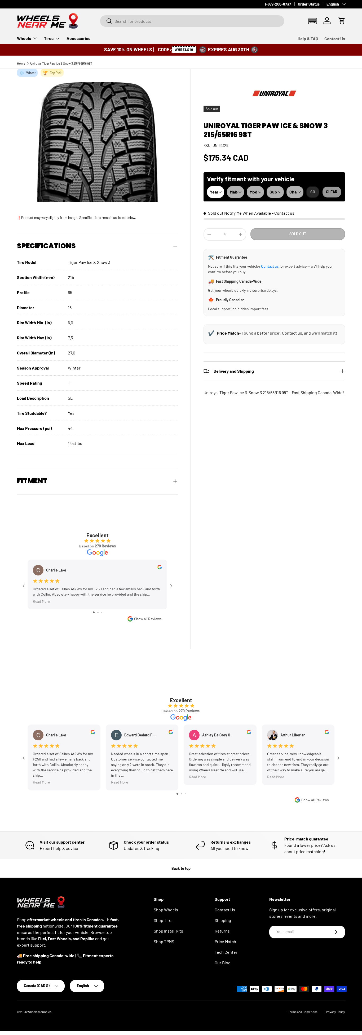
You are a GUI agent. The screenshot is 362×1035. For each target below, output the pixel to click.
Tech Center (226, 952)
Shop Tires (164, 920)
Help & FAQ (308, 38)
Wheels (24, 38)
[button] (312, 20)
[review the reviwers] (159, 568)
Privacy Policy (335, 1012)
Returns (222, 930)
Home (21, 63)
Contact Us (334, 38)
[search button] (106, 21)
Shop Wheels (166, 909)
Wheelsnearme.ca (39, 1012)
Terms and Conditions (302, 1012)
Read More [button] (41, 601)
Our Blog (223, 962)
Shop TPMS (164, 941)
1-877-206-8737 (278, 4)
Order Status (309, 4)
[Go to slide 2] (98, 612)
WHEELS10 (184, 49)
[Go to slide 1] (94, 612)
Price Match (228, 332)
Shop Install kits (168, 930)
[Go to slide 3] (101, 612)
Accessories (78, 38)
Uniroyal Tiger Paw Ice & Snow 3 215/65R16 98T (61, 63)
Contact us (284, 212)
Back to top (181, 868)
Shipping (223, 920)
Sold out (297, 234)
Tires (49, 38)
